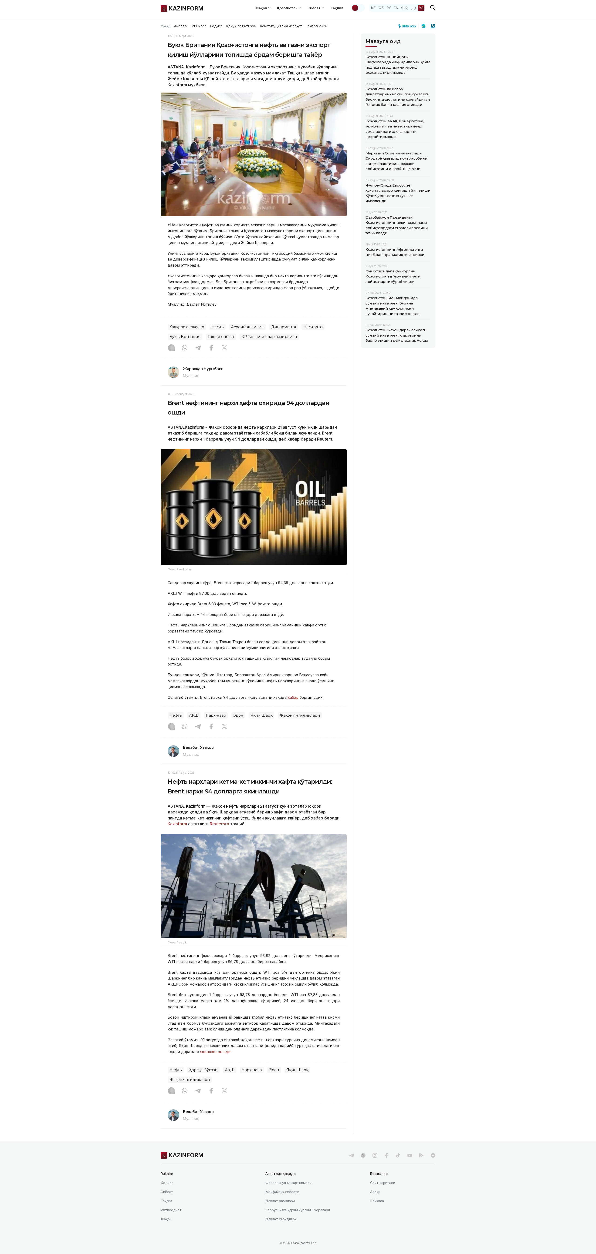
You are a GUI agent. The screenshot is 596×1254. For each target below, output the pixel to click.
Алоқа (375, 1192)
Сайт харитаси (382, 1182)
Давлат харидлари (281, 1219)
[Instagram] (171, 348)
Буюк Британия (184, 336)
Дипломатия (283, 327)
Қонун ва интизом (241, 26)
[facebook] (386, 1155)
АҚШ (194, 715)
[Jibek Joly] (408, 26)
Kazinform (177, 824)
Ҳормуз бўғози (203, 1070)
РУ (388, 8)
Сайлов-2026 (316, 26)
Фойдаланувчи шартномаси (288, 1182)
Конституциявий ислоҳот (281, 26)
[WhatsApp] (184, 348)
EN (396, 8)
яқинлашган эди (215, 1051)
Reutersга (219, 824)
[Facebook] (211, 348)
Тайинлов (198, 26)
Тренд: (166, 26)
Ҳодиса (216, 26)
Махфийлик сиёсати (282, 1192)
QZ (381, 8)
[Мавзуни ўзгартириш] (358, 8)
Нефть (217, 327)
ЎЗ (421, 8)
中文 (404, 8)
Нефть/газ (313, 327)
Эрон (238, 715)
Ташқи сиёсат (221, 336)
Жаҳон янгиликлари (300, 715)
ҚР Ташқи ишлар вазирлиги (269, 336)
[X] (224, 348)
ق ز (413, 8)
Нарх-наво (216, 715)
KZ (373, 8)
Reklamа (377, 1201)
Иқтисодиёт (171, 1210)
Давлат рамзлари (280, 1201)
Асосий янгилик (247, 327)
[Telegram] (198, 348)
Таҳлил (337, 8)
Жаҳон (166, 1219)
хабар (294, 697)
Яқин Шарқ (261, 715)
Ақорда (180, 26)
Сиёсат (167, 1192)
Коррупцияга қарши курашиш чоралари (297, 1210)
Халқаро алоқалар (186, 327)
